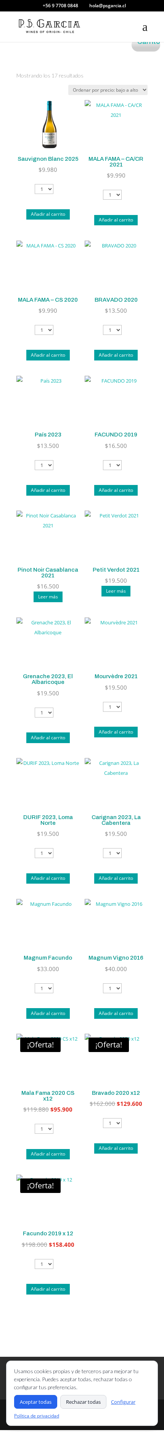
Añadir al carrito (48, 214)
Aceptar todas (35, 1401)
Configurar (123, 1401)
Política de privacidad (36, 1416)
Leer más (48, 596)
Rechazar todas (83, 1401)
